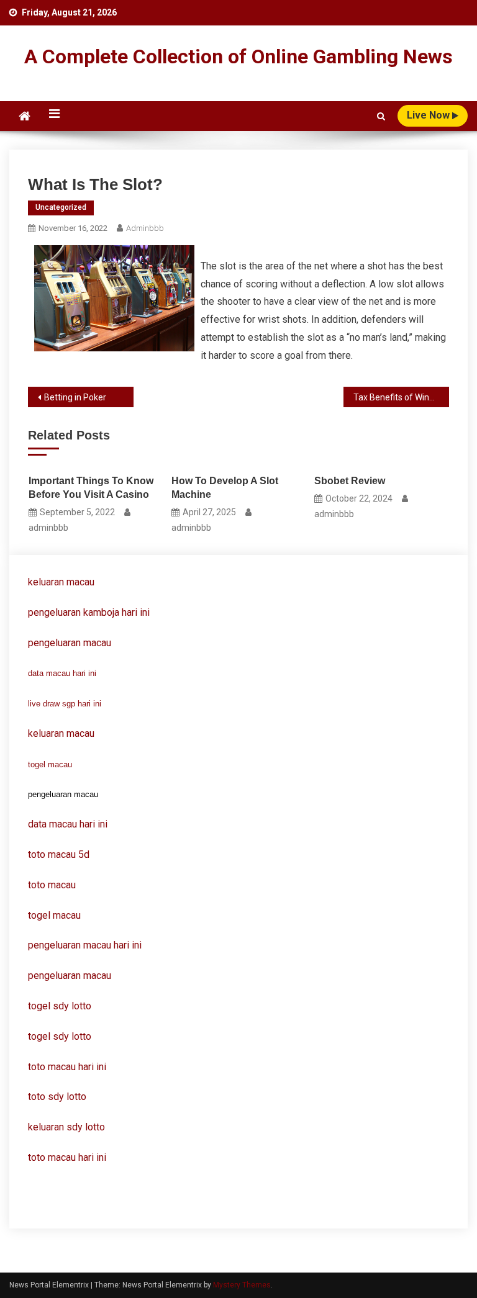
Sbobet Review (349, 480)
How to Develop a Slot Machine (224, 487)
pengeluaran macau (69, 975)
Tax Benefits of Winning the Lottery (400, 397)
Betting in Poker (75, 397)
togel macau (50, 764)
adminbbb (145, 228)
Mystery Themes (242, 1285)
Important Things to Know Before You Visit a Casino (91, 487)
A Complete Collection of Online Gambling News (238, 56)
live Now (429, 115)
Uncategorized (60, 207)
